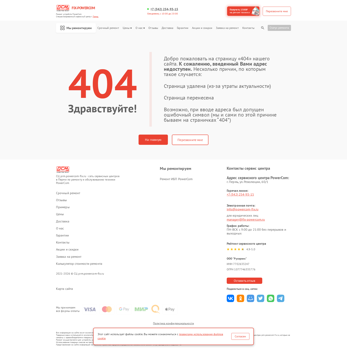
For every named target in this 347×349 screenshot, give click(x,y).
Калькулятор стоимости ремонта (79, 264)
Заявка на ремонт (227, 28)
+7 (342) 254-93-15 (164, 9)
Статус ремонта (279, 27)
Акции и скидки (202, 28)
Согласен (240, 336)
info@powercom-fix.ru (242, 209)
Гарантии (182, 28)
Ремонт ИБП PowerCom (176, 179)
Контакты (248, 28)
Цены (126, 28)
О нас (139, 28)
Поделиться (230, 298)
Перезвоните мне (190, 140)
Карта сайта (64, 289)
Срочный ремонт (108, 28)
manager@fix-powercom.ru (246, 219)
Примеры (63, 207)
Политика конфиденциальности (173, 323)
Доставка (167, 28)
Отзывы (153, 28)
